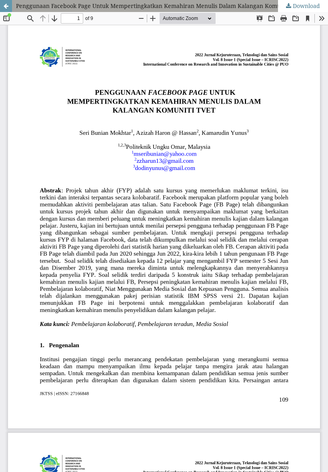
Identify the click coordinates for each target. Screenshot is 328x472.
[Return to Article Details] (6, 6)
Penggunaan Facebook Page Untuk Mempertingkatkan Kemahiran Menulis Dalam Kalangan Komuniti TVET (161, 6)
